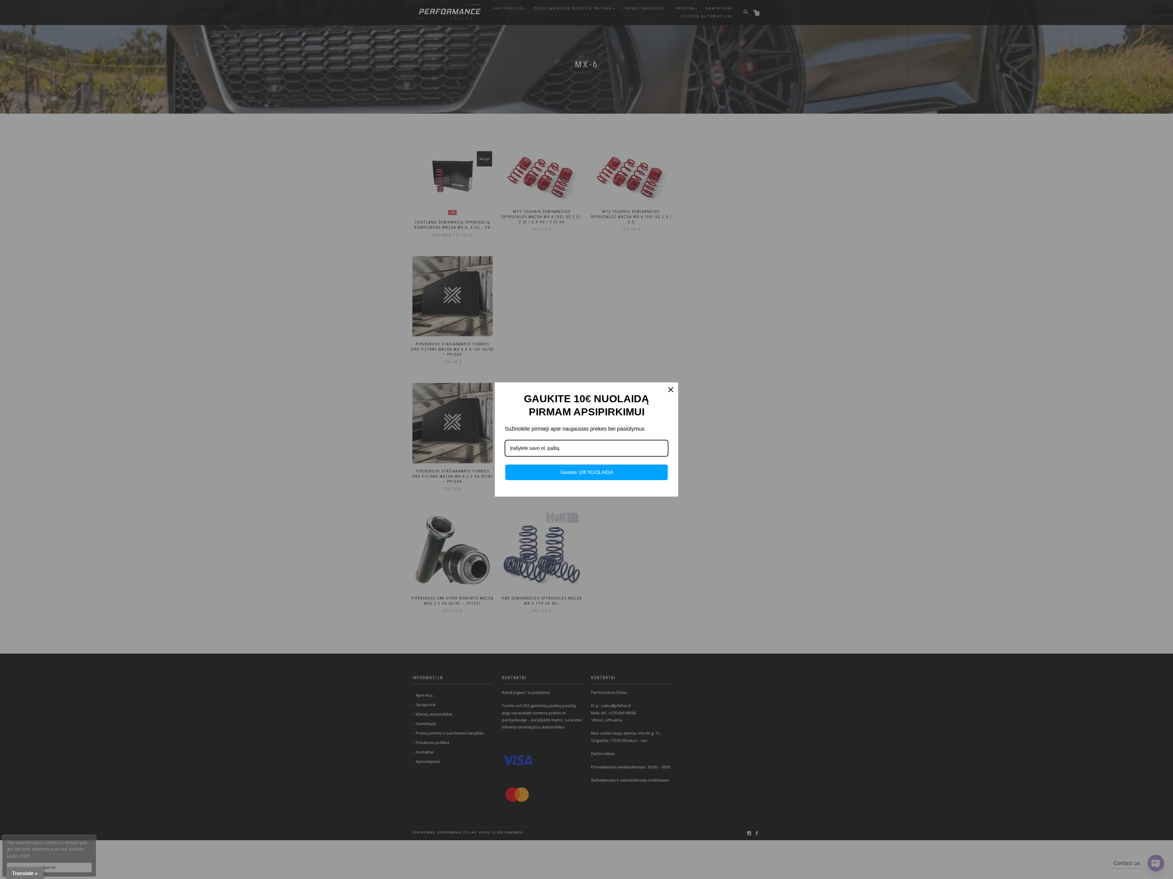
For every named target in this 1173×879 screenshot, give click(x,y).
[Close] (670, 389)
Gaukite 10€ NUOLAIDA (586, 472)
